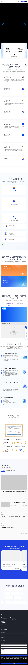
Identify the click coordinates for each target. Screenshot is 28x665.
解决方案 (3, 632)
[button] (3, 24)
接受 (14, 663)
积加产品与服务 (4, 629)
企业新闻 (8, 470)
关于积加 (3, 640)
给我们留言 (3, 643)
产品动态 (3, 470)
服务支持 (3, 637)
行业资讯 (13, 470)
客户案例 (3, 634)
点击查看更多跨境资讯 (22, 533)
